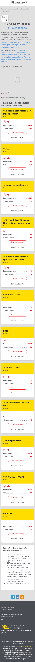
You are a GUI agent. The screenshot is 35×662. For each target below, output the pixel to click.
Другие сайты (5, 619)
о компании (27, 647)
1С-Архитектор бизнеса (15, 185)
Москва (4, 42)
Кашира (15, 45)
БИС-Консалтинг (12, 294)
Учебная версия (6, 609)
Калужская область (15, 55)
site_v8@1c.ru (18, 628)
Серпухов (26, 42)
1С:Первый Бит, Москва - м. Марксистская (17, 112)
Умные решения (12, 440)
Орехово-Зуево (15, 42)
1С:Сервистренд (11, 367)
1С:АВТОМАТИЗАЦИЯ (14, 476)
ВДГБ (5, 331)
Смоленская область (15, 57)
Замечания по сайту (7, 616)
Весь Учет (8, 513)
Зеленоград (5, 45)
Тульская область (14, 59)
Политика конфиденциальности (11, 614)
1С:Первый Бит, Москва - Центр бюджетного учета (16, 222)
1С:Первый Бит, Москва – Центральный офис (16, 258)
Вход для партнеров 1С (8, 607)
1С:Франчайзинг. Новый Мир (16, 404)
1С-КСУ (6, 148)
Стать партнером (7, 612)
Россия (16, 50)
